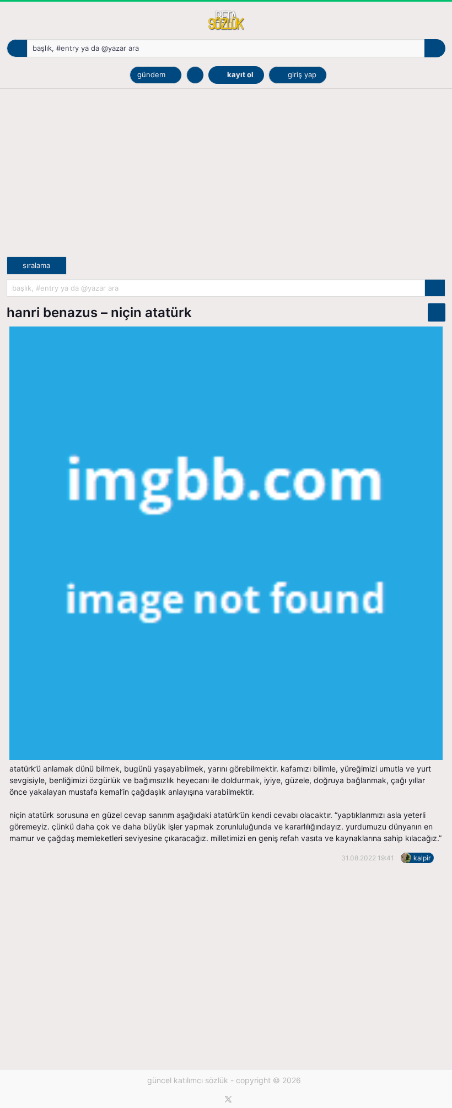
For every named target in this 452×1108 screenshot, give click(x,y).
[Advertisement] (226, 179)
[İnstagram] (247, 1099)
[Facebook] (210, 1099)
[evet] (434, 288)
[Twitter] (228, 1099)
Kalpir (422, 858)
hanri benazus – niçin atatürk (99, 312)
